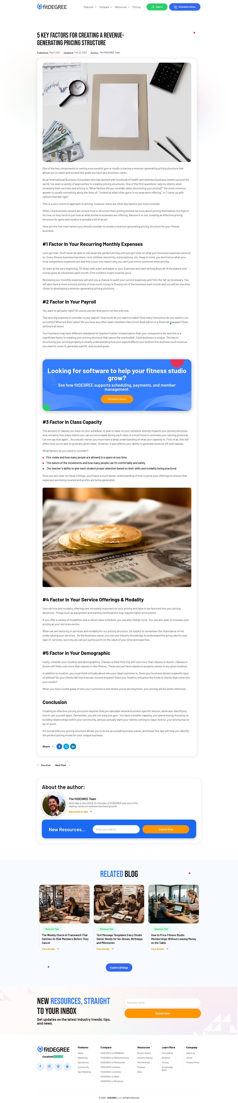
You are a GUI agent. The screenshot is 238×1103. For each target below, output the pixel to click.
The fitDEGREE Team (110, 52)
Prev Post (46, 765)
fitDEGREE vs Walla (110, 1076)
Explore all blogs (119, 967)
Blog (139, 1071)
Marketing (82, 1057)
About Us (190, 1053)
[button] (90, 7)
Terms (189, 1057)
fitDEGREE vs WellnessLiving (115, 1057)
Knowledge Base (167, 1068)
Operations (83, 1062)
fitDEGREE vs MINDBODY (112, 1053)
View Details (48, 948)
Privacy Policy (192, 1062)
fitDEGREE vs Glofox (110, 1067)
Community (83, 1067)
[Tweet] (66, 746)
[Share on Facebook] (59, 746)
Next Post (60, 765)
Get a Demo (167, 1053)
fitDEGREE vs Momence (112, 1081)
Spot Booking (84, 1071)
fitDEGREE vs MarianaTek (113, 1062)
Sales (80, 1053)
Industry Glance (144, 1057)
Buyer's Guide (144, 1053)
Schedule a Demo (187, 6)
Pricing (136, 7)
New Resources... (67, 829)
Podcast (141, 1067)
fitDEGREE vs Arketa (111, 1071)
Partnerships (143, 1062)
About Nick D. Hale (78, 811)
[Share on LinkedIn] (73, 746)
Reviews (166, 1057)
